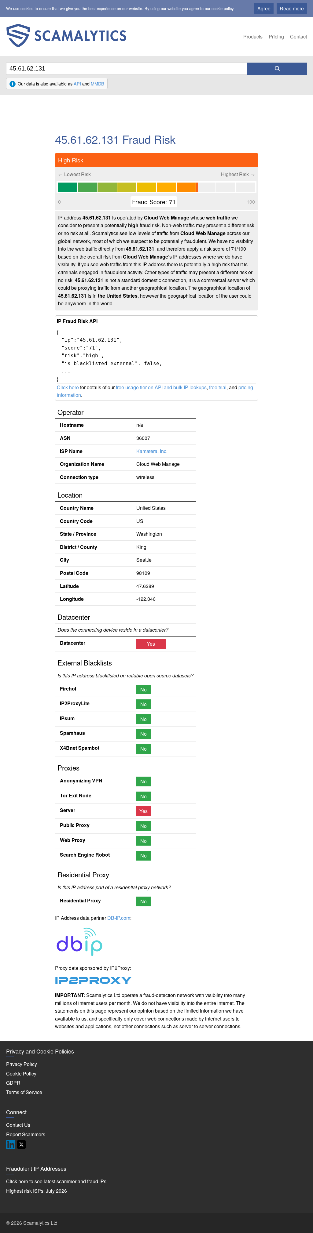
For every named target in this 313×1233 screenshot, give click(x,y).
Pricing (276, 36)
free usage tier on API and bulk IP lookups (161, 387)
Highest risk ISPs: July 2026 (36, 1190)
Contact (298, 36)
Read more (292, 8)
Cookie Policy (21, 1073)
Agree (264, 8)
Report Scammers (25, 1134)
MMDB (97, 83)
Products (253, 36)
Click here (68, 387)
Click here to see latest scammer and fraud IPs (56, 1181)
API (77, 83)
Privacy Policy (21, 1064)
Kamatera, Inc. (152, 451)
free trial (217, 387)
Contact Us (18, 1124)
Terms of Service (24, 1092)
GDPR (13, 1082)
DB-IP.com (118, 917)
